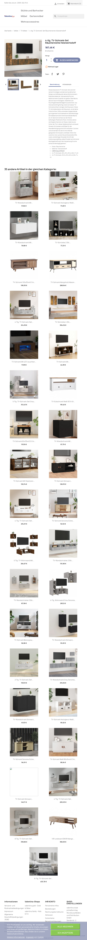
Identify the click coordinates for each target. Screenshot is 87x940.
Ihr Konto (50, 901)
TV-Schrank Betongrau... (24, 640)
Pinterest (63, 74)
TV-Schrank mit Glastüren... (24, 481)
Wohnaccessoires (30, 21)
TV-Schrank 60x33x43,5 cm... (24, 441)
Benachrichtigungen (53, 921)
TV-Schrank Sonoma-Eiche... (63, 521)
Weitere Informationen (16, 937)
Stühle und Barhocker (32, 10)
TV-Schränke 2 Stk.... (63, 242)
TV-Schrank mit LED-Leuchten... (24, 362)
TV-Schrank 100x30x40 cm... (24, 282)
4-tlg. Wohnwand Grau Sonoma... (63, 600)
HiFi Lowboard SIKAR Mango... (63, 839)
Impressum (8, 911)
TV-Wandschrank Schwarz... (63, 640)
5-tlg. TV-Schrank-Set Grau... (24, 401)
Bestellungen (50, 909)
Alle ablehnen (65, 926)
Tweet (58, 74)
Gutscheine (49, 918)
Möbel (24, 16)
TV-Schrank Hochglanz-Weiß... (63, 203)
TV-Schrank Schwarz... (63, 481)
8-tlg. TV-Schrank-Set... (24, 839)
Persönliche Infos (52, 906)
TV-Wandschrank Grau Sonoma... (63, 680)
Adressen (49, 915)
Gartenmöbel (36, 16)
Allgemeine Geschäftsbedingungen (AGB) (13, 917)
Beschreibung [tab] (54, 84)
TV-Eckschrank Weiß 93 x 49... (63, 401)
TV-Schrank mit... (63, 362)
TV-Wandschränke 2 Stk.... (63, 560)
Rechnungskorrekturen (54, 912)
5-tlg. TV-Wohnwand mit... (24, 560)
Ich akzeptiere (65, 932)
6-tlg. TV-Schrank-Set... (43, 878)
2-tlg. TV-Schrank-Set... (24, 680)
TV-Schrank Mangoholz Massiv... (63, 282)
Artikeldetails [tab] (67, 84)
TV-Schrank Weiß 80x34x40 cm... (63, 759)
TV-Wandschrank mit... (24, 203)
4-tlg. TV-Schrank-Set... (24, 322)
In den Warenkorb (67, 60)
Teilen (52, 74)
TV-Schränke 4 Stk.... (63, 322)
